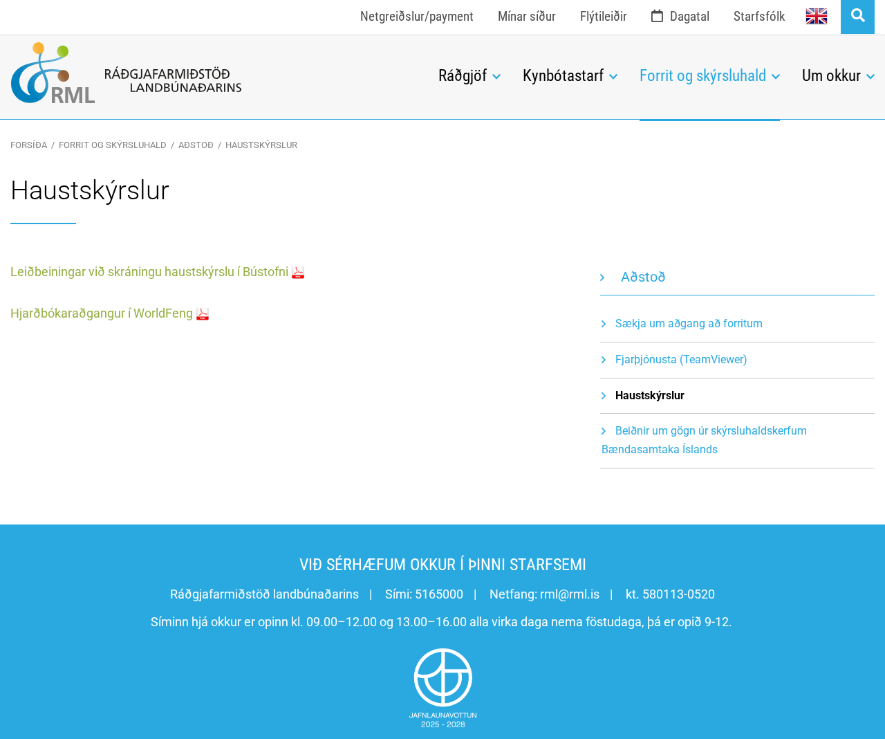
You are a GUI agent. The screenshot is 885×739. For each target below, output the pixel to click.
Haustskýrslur (261, 145)
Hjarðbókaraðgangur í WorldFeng (101, 313)
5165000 (439, 594)
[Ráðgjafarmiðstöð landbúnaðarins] (214, 72)
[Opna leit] (858, 17)
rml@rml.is (569, 594)
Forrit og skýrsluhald (113, 145)
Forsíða (28, 145)
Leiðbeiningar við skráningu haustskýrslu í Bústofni (149, 271)
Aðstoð (196, 145)
